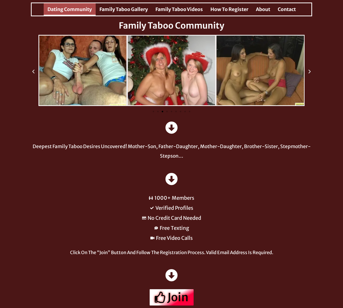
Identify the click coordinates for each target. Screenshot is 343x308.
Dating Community (69, 9)
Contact (287, 9)
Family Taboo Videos (179, 9)
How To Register (229, 9)
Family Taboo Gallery (123, 9)
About (263, 9)
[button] (33, 71)
